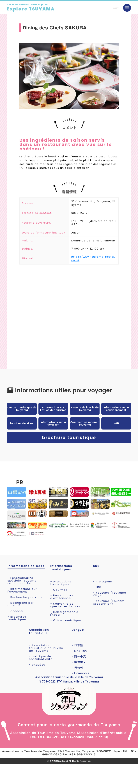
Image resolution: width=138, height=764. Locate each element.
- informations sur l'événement (22, 590)
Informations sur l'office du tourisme (53, 409)
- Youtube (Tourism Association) (109, 602)
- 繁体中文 (79, 662)
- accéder (16, 611)
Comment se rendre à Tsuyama (84, 423)
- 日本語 (77, 645)
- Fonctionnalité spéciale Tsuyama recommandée (22, 580)
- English (79, 651)
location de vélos (21, 423)
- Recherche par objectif (21, 604)
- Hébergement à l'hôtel (64, 613)
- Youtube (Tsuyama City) (109, 594)
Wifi (116, 423)
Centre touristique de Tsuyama (21, 409)
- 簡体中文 (79, 656)
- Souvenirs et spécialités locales (65, 605)
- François (80, 673)
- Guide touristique (65, 620)
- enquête (37, 664)
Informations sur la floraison (53, 423)
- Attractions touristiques (61, 583)
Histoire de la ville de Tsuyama (85, 409)
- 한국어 (77, 668)
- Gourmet (58, 590)
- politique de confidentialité (41, 657)
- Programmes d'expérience (61, 596)
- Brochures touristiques (17, 618)
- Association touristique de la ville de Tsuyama (46, 648)
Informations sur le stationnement (116, 409)
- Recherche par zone (25, 597)
